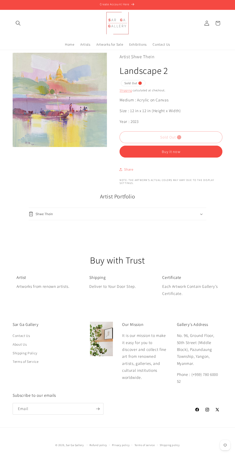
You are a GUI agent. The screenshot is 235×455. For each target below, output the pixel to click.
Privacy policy (121, 445)
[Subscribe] (97, 409)
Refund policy (98, 445)
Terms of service (144, 445)
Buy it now (171, 151)
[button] (18, 23)
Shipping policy (170, 445)
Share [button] (128, 169)
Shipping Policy (25, 353)
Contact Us (21, 335)
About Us (20, 344)
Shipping (126, 90)
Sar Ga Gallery (75, 445)
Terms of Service (26, 361)
